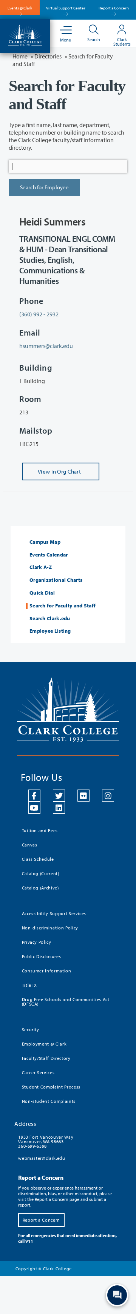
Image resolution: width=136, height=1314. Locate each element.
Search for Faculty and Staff (62, 606)
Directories (48, 56)
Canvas (29, 845)
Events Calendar (48, 555)
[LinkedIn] (59, 808)
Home (20, 56)
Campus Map (44, 542)
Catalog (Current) (40, 873)
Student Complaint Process (51, 1087)
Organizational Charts (55, 580)
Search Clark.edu (49, 618)
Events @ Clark (20, 8)
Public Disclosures (41, 956)
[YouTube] (34, 808)
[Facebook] (34, 796)
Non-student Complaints (49, 1101)
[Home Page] (25, 34)
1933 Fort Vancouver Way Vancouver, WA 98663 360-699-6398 (45, 1141)
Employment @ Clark (44, 1044)
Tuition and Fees (40, 830)
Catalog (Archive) (40, 888)
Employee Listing (50, 631)
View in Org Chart (51, 474)
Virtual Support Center (65, 8)
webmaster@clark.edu (41, 1158)
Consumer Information (46, 971)
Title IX (29, 985)
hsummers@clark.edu (46, 346)
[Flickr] (83, 796)
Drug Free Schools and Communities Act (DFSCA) (66, 1002)
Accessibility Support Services (54, 913)
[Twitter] (59, 796)
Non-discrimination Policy (50, 928)
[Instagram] (108, 796)
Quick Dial (42, 593)
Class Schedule (38, 859)
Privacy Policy (36, 942)
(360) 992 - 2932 (39, 314)
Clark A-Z (40, 567)
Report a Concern (114, 8)
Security (30, 1029)
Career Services (38, 1072)
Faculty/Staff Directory (46, 1058)
